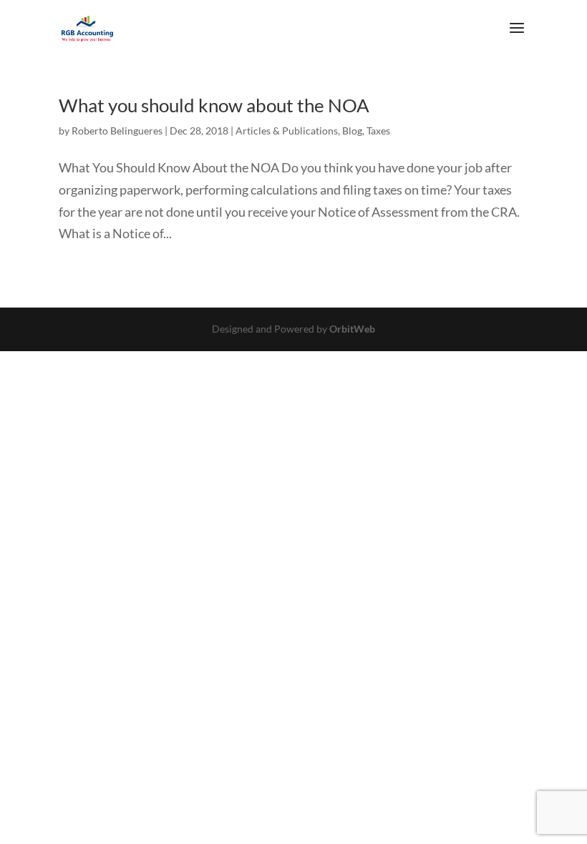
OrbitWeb (352, 329)
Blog (352, 130)
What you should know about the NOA (214, 105)
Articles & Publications (287, 130)
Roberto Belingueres (117, 130)
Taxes (378, 130)
